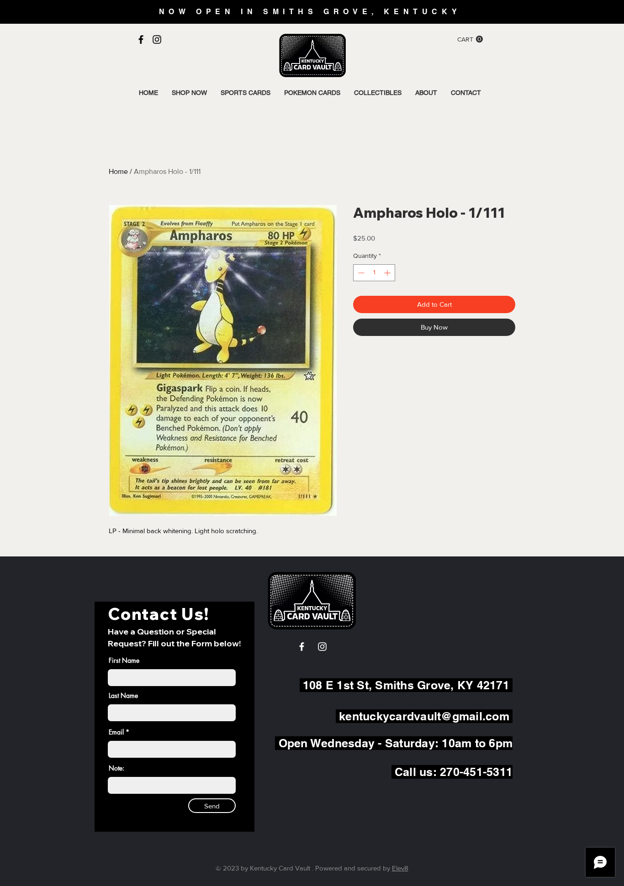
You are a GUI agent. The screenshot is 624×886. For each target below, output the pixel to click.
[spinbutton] (374, 273)
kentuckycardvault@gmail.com (424, 716)
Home (118, 171)
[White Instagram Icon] (322, 646)
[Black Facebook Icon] (141, 39)
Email (116, 732)
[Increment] (388, 273)
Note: (116, 768)
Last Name (123, 695)
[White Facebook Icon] (301, 646)
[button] (470, 39)
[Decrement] (360, 273)
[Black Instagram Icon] (157, 39)
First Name (124, 660)
